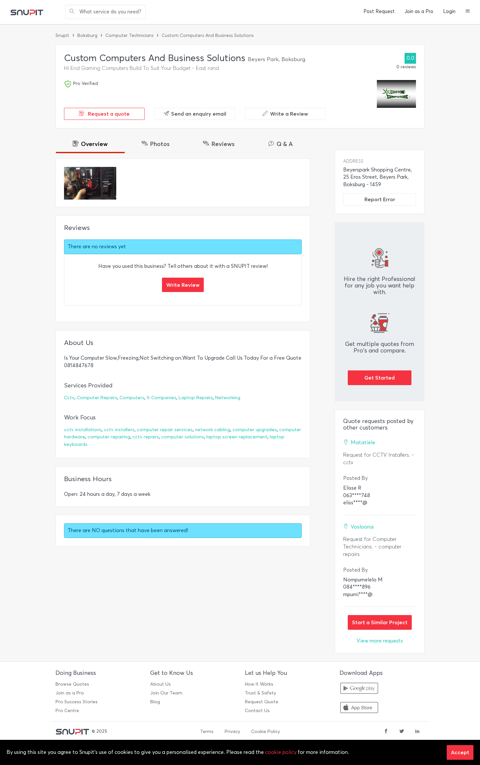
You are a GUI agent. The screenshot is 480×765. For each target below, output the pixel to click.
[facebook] (386, 731)
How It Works (259, 684)
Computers (132, 397)
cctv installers (119, 429)
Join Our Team (166, 693)
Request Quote (261, 702)
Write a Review (289, 113)
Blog (155, 702)
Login (449, 11)
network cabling (212, 429)
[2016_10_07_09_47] (90, 183)
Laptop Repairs (196, 397)
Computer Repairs (97, 397)
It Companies (161, 397)
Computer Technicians (129, 35)
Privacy (232, 731)
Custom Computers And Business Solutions (208, 35)
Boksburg (87, 35)
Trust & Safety (260, 693)
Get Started (379, 377)
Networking (227, 397)
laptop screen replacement (236, 437)
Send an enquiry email (198, 113)
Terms (207, 731)
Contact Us (257, 710)
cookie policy (280, 752)
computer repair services (165, 429)
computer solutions (182, 437)
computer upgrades (254, 429)
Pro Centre (67, 710)
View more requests (380, 641)
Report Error (379, 199)
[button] (467, 12)
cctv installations (83, 429)
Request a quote (108, 113)
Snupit (62, 35)
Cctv (69, 397)
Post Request (379, 11)
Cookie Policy (265, 731)
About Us (160, 684)
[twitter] (401, 731)
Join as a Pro (419, 11)
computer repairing (109, 437)
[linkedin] (417, 731)
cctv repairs (146, 437)
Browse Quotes (72, 684)
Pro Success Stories (77, 702)
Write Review (183, 285)
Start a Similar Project (380, 622)
